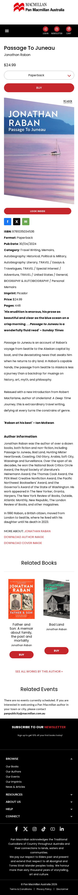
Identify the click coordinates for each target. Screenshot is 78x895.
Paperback (36, 75)
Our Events (13, 776)
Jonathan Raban (17, 55)
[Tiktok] (43, 829)
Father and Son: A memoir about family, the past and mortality (21, 632)
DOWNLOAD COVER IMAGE (23, 543)
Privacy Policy (44, 889)
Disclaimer (62, 889)
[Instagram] (34, 829)
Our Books (12, 766)
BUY (21, 655)
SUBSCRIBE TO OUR (39, 727)
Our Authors (13, 771)
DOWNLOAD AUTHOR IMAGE (24, 537)
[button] (7, 31)
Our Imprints (14, 782)
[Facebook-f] (16, 829)
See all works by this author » (39, 671)
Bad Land (56, 624)
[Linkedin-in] (61, 829)
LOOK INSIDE (37, 211)
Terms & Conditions (21, 889)
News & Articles (15, 787)
